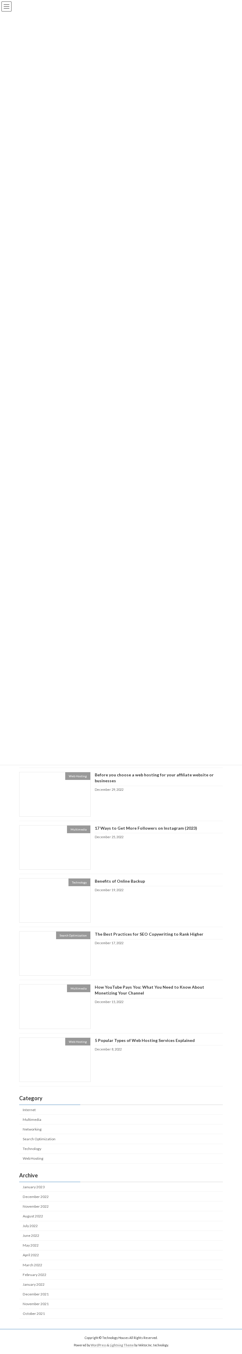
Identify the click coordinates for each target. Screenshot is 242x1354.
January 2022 (34, 1284)
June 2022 (31, 1235)
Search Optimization (39, 1139)
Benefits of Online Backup (120, 881)
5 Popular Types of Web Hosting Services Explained (145, 1040)
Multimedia (32, 1119)
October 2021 (34, 1313)
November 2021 (36, 1304)
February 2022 (34, 1274)
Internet (29, 1109)
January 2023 (34, 1186)
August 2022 (33, 1216)
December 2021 (36, 1294)
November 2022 (36, 1206)
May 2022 (31, 1245)
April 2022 (31, 1255)
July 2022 (30, 1226)
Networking (32, 1129)
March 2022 (32, 1264)
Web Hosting (33, 1158)
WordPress (99, 1345)
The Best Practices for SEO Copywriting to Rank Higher (149, 934)
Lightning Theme (122, 1345)
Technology (32, 1148)
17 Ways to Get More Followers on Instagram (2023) (146, 827)
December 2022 (36, 1196)
